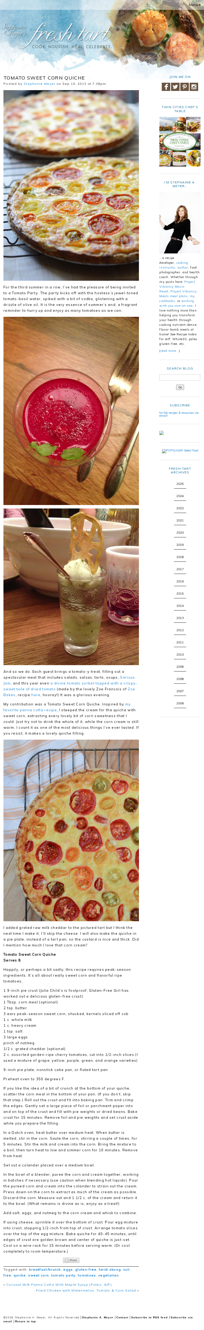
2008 (180, 679)
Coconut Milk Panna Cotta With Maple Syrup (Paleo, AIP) (59, 1285)
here (35, 695)
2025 (180, 484)
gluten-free (85, 1269)
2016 (180, 581)
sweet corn (38, 1275)
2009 (180, 667)
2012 (180, 630)
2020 (180, 532)
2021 (180, 520)
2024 (180, 496)
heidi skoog (110, 1269)
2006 (180, 703)
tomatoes (87, 1275)
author (183, 267)
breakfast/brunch (45, 1269)
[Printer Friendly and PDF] (71, 1260)
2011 (180, 642)
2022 (180, 508)
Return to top (25, 1321)
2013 (180, 618)
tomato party (63, 1275)
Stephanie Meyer (40, 84)
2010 (180, 654)
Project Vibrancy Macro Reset (177, 286)
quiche (20, 1275)
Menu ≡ (195, 5)
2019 (180, 545)
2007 (180, 691)
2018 (180, 557)
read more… (170, 351)
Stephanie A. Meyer (97, 1317)
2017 (180, 569)
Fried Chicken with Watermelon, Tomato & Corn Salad (86, 1290)
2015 (180, 593)
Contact (122, 1317)
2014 (180, 606)
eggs (68, 1269)
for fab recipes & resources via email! (179, 414)
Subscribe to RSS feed (149, 1317)
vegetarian (108, 1275)
